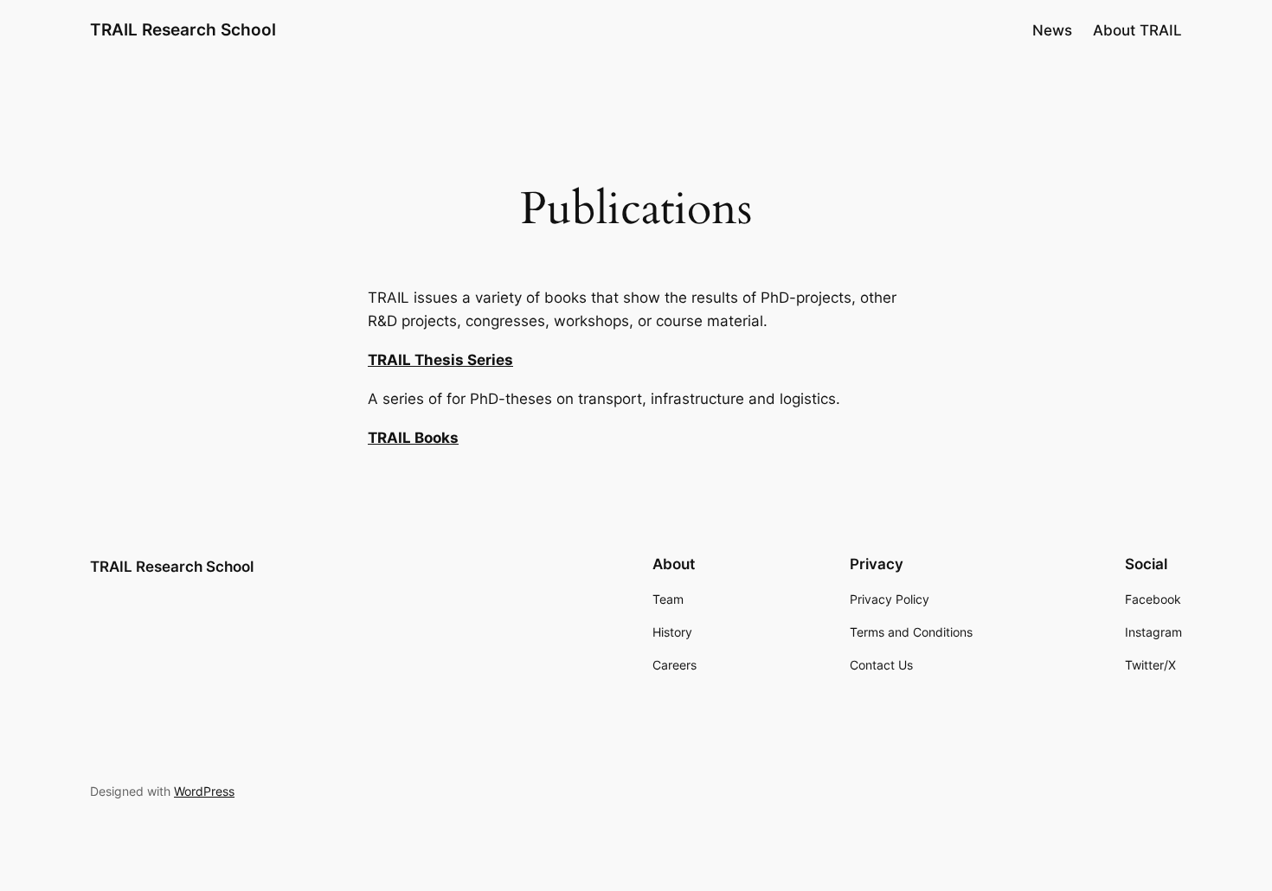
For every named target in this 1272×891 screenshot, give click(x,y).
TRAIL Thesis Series (440, 360)
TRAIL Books (413, 437)
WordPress (204, 791)
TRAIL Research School (183, 29)
